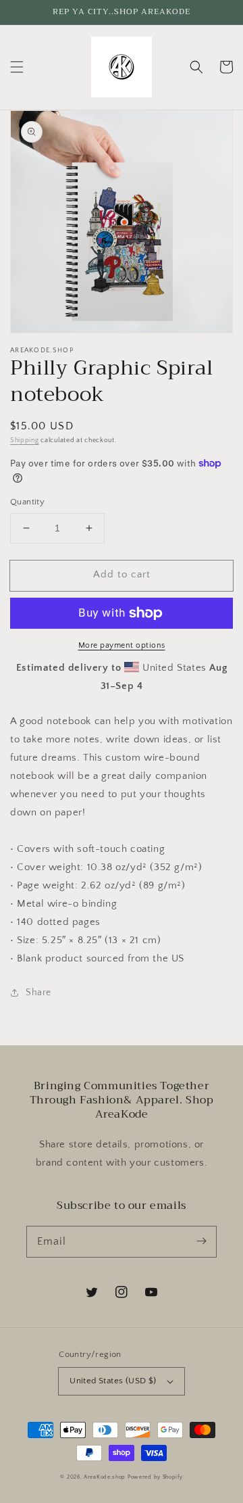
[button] (17, 67)
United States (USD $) (113, 1380)
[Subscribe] (201, 1241)
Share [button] (38, 992)
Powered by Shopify (155, 1477)
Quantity (27, 501)
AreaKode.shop (105, 1477)
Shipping (24, 440)
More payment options (121, 645)
